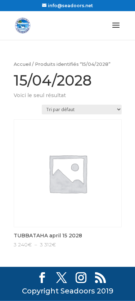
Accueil (22, 64)
